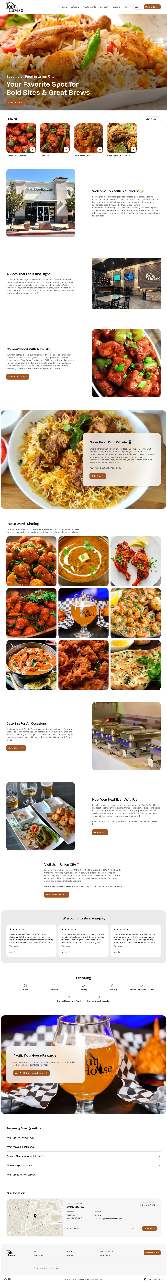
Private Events (89, 7)
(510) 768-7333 (101, 1215)
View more (13, 946)
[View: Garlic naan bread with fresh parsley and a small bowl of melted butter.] (136, 665)
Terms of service (40, 1268)
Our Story (104, 7)
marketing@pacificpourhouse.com (108, 1218)
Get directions (148, 1205)
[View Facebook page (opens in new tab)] (5, 1279)
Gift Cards (105, 1255)
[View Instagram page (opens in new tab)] (9, 1279)
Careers (116, 7)
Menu (64, 7)
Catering (75, 7)
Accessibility (55, 1268)
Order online (149, 1228)
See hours (134, 1228)
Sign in (138, 7)
